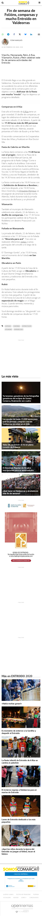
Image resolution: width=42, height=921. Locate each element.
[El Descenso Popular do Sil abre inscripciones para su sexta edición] (21, 462)
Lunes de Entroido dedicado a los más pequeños (18, 820)
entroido (8, 326)
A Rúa (26, 111)
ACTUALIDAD (8, 329)
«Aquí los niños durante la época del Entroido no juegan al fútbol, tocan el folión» (18, 851)
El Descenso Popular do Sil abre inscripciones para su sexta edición (18, 469)
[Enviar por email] (38, 34)
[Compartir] (2, 34)
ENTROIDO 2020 (18, 329)
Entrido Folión (26, 326)
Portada (36, 894)
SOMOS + (24, 897)
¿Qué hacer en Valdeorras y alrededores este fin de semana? (20, 492)
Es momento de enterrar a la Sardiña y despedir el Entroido (19, 732)
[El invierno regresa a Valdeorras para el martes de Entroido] (21, 776)
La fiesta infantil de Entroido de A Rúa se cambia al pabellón (20, 761)
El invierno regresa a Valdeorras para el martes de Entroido (19, 791)
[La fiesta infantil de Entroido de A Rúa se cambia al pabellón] (21, 747)
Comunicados (34, 897)
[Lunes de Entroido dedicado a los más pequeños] (21, 806)
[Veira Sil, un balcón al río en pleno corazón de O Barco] (21, 438)
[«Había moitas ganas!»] (21, 690)
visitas (24, 241)
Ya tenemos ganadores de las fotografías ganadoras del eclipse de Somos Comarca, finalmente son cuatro (21, 398)
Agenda (15, 897)
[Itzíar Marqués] (5, 42)
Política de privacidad (23, 894)
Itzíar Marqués (16, 40)
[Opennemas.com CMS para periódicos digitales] (22, 908)
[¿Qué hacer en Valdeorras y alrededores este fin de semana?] (21, 485)
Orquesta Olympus (27, 191)
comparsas (16, 326)
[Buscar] (2, 2)
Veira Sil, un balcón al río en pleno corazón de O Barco (18, 446)
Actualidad (7, 897)
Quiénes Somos (8, 894)
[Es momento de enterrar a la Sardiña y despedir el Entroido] (21, 717)
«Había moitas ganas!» (12, 703)
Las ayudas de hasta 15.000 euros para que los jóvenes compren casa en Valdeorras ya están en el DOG (20, 421)
